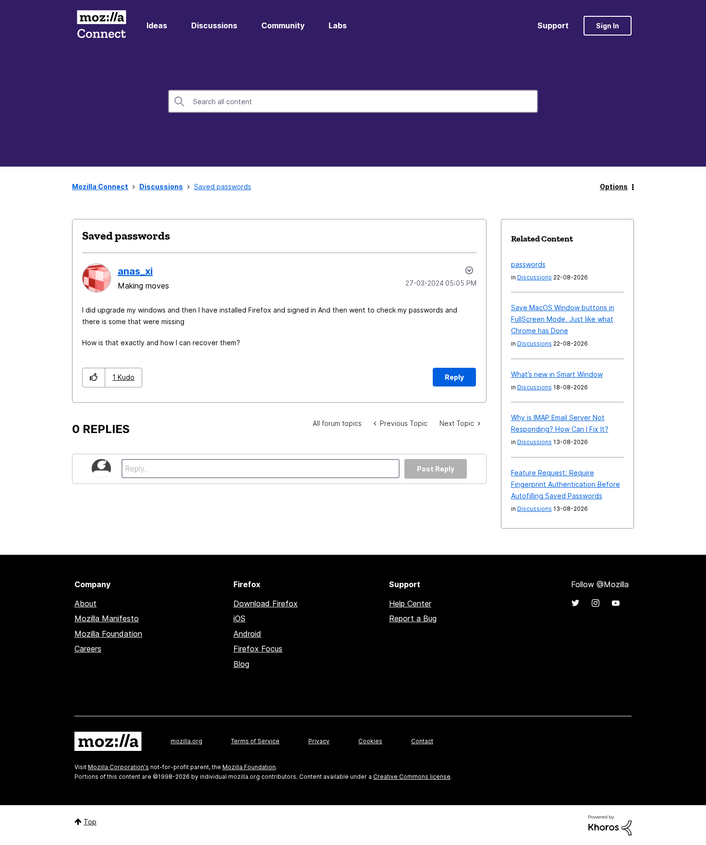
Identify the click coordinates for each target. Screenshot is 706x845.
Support (553, 25)
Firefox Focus (257, 648)
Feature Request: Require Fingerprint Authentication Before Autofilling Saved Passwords (565, 484)
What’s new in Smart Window (557, 374)
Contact (422, 741)
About (85, 603)
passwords (528, 264)
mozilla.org (186, 741)
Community (282, 25)
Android (247, 634)
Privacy (318, 741)
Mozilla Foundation (108, 634)
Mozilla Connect (101, 25)
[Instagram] (595, 603)
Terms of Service (255, 741)
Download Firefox (265, 603)
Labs (338, 25)
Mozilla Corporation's (118, 767)
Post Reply (435, 469)
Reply (454, 377)
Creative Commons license (411, 776)
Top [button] (90, 822)
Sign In (607, 26)
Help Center (410, 603)
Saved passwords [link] (222, 186)
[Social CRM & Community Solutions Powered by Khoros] (610, 825)
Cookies (370, 741)
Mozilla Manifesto (106, 618)
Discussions (214, 25)
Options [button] (614, 186)
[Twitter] (575, 603)
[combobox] (353, 101)
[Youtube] (615, 603)
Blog (241, 664)
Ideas (156, 25)
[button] (94, 377)
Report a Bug (413, 618)
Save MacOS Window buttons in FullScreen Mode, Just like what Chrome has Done (562, 319)
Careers (87, 648)
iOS (239, 618)
